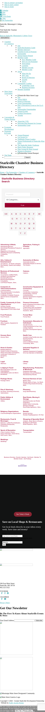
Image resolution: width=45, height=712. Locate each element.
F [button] (33, 214)
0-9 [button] (6, 214)
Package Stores (6, 379)
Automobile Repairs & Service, (32, 263)
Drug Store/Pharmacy (29, 391)
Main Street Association (8, 92)
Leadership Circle (28, 85)
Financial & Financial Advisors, (32, 309)
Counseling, (26, 343)
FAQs (24, 81)
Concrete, (26, 290)
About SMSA (22, 99)
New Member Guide (29, 60)
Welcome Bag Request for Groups (29, 123)
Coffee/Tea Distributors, (14, 423)
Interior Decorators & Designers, (10, 352)
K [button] (28, 219)
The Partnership (11, 172)
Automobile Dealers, (29, 262)
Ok (17, 711)
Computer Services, (6, 293)
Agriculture (26, 248)
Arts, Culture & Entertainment (6, 261)
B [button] (16, 214)
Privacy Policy (5, 603)
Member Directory (23, 50)
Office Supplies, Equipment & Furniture (9, 323)
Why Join (25, 76)
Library (25, 361)
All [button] (39, 214)
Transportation (28, 430)
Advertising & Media (8, 244)
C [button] (20, 214)
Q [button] (29, 224)
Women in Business (24, 151)
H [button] (16, 219)
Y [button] (20, 233)
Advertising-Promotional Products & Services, (11, 248)
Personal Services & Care (32, 379)
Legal (3, 361)
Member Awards (27, 68)
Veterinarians (4, 393)
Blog (4, 14)
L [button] (33, 219)
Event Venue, (16, 433)
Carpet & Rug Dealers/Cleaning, (32, 384)
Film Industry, (4, 265)
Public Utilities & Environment (7, 398)
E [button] (29, 214)
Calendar (5, 10)
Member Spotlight (23, 89)
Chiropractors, (27, 340)
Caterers (26, 271)
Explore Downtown (24, 113)
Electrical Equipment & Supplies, (32, 297)
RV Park (41, 415)
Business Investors (28, 87)
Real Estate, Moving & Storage (31, 398)
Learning (25, 66)
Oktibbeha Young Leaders (26, 139)
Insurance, (26, 310)
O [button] (20, 224)
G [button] (12, 219)
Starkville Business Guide (26, 48)
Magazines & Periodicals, (8, 251)
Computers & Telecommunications (8, 287)
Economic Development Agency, (32, 329)
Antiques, (26, 421)
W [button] (29, 228)
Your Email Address (7, 620)
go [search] (23, 205)
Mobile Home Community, (30, 404)
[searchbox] (14, 157)
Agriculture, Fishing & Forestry (31, 245)
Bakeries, (3, 423)
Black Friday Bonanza (25, 147)
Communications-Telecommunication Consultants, (10, 291)
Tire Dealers (26, 265)
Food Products (6, 315)
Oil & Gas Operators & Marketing (32, 353)
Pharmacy (26, 389)
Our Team (7, 155)
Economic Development (9, 128)
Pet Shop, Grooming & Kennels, (10, 391)
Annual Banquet (23, 135)
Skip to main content (11, 5)
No (20, 711)
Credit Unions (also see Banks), (32, 307)
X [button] (33, 228)
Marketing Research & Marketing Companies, (10, 253)
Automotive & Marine (31, 260)
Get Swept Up (22, 137)
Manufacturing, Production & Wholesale (33, 368)
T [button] (15, 228)
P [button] (25, 224)
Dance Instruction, (6, 433)
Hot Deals (30, 457)
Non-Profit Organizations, (8, 308)
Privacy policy (27, 711)
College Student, (28, 328)
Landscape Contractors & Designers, (8, 355)
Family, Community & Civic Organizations (10, 303)
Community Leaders (24, 83)
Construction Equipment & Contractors (33, 287)
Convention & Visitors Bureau (9, 118)
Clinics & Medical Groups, (30, 342)
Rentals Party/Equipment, (30, 415)
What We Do (26, 74)
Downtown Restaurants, (8, 424)
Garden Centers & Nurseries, (9, 351)
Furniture (4, 321)
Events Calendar (21, 457)
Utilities (3, 401)
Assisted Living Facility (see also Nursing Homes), (32, 338)
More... (3, 256)
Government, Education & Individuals (32, 322)
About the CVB (23, 121)
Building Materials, (6, 349)
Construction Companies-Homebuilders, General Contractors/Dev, (30, 293)
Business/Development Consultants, (7, 280)
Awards (24, 79)
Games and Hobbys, (15, 265)
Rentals (26, 411)
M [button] (11, 224)
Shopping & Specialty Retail (33, 419)
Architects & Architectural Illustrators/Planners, (8, 277)
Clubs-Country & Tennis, (8, 432)
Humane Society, (6, 306)
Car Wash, (40, 382)
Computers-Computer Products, (10, 295)
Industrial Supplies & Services (31, 348)
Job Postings (27, 459)
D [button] (25, 214)
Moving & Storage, (28, 405)
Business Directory (9, 457)
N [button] (16, 224)
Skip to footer (9, 7)
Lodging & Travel (7, 368)
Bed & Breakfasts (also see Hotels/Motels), (8, 370)
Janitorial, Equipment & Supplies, (33, 351)
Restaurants (4, 426)
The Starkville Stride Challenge (28, 145)
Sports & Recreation (8, 430)
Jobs (3, 12)
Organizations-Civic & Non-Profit (10, 309)
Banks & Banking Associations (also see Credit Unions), (33, 305)
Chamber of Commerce (9, 43)
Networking (26, 64)
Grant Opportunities (24, 103)
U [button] (20, 228)
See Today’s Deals (22, 514)
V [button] (24, 228)
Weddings (4, 439)
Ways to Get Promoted (29, 62)
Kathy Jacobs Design (16, 703)
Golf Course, (4, 435)
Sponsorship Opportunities (26, 109)
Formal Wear (27, 315)
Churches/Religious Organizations (11, 413)
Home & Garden (6, 347)
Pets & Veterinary (7, 389)
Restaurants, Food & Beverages (8, 420)
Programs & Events (7, 132)
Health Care (27, 335)
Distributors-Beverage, (29, 371)
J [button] (24, 219)
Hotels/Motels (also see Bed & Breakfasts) (9, 373)
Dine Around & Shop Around (27, 149)
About (19, 72)
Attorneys (3, 363)
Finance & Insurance (30, 302)
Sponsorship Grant (23, 125)
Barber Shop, (27, 380)
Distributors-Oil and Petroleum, (32, 373)
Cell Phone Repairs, (7, 282)
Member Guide (22, 58)
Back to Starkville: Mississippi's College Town (16, 36)
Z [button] (24, 233)
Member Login (27, 70)
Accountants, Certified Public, (9, 275)
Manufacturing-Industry (30, 374)
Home (2, 172)
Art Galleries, (4, 264)
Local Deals (6, 16)
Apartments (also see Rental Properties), (31, 401)
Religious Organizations (10, 411)
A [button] (11, 214)
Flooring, (25, 298)
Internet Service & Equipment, (9, 297)
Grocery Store (6, 335)
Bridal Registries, (28, 424)
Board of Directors (28, 77)
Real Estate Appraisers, (30, 407)
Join (3, 18)
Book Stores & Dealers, (36, 421)
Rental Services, (28, 413)
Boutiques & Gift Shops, (30, 422)
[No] (34, 711)
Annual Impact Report (25, 56)
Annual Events (22, 111)
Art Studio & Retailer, (15, 264)
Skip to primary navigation (13, 3)
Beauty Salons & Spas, (30, 382)
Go (4, 544)
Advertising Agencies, (7, 246)
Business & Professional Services (10, 272)
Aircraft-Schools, (28, 325)
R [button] (34, 224)
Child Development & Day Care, (32, 326)
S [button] (11, 228)
